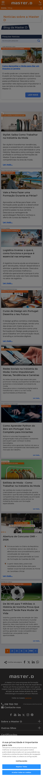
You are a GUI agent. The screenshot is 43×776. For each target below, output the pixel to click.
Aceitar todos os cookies (21, 772)
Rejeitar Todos (21, 767)
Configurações (21, 761)
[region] (21, 755)
